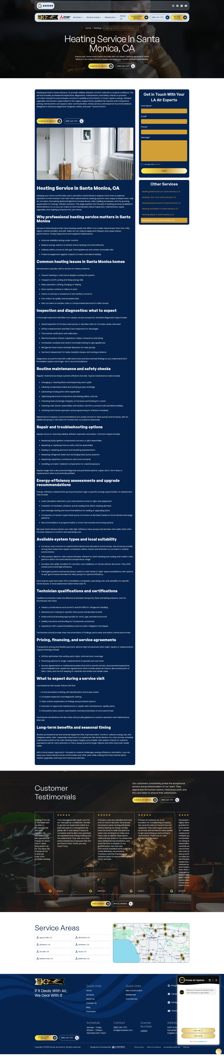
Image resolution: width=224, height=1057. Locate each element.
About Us (123, 17)
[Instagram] (177, 5)
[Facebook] (173, 5)
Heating (97, 28)
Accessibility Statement (172, 1047)
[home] (47, 17)
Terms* (157, 164)
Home (88, 28)
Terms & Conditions (154, 1047)
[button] (78, 17)
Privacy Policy (139, 1047)
